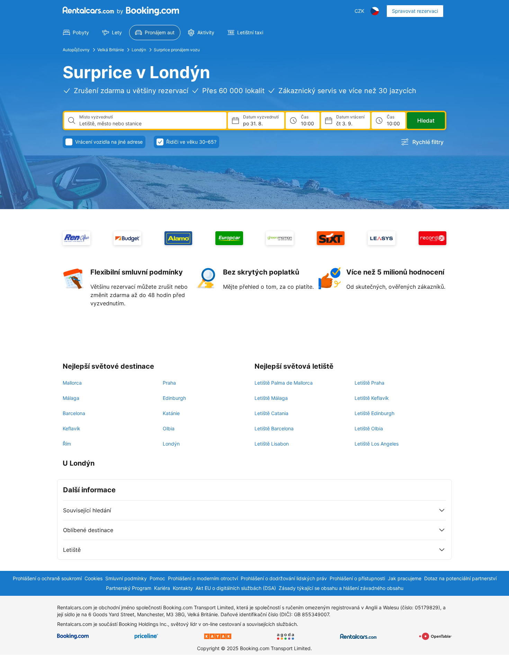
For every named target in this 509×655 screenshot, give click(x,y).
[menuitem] (76, 32)
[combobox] (150, 123)
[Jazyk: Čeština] (374, 11)
